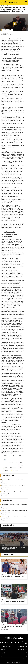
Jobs (2, 656)
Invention (7, 470)
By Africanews (4, 33)
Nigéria (4, 597)
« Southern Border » (11, 187)
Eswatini (4, 622)
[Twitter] (15, 642)
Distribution (3, 653)
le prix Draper (12, 260)
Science (15, 470)
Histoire (20, 467)
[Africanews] (9, 2)
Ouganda (4, 572)
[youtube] (12, 642)
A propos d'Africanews (6, 646)
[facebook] (22, 642)
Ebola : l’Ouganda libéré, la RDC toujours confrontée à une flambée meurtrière (13, 575)
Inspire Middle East (6, 5)
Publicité (25, 653)
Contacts (3, 649)
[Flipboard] (19, 642)
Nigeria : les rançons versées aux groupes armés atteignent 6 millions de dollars (14, 600)
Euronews (25, 659)
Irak (21, 462)
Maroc (21, 465)
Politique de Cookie (22, 649)
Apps (26, 656)
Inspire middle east (8, 29)
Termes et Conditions (22, 646)
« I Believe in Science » (15, 98)
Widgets (2, 659)
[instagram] (26, 642)
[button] (14, 23)
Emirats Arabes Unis (10, 467)
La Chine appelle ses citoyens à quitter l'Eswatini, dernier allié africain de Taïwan (13, 626)
